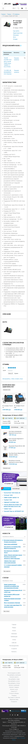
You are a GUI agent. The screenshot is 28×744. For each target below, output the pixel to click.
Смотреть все (6, 389)
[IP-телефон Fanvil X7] (8, 398)
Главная (3, 14)
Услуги (14, 630)
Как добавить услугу (14, 681)
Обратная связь (14, 699)
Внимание (5, 427)
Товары (9, 14)
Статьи (14, 639)
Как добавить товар (14, 679)
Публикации (14, 636)
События (14, 642)
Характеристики (17, 33)
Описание (16, 35)
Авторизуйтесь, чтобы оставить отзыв (12, 378)
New (22, 427)
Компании (14, 633)
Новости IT (14, 691)
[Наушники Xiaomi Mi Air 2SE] (5, 448)
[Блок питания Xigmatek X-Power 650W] (5, 440)
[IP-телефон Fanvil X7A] (20, 398)
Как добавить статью (14, 683)
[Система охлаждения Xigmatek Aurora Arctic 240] (5, 433)
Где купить (16, 31)
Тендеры (14, 695)
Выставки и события (14, 697)
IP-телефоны (16, 14)
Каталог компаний (14, 685)
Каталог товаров (14, 687)
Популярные (14, 427)
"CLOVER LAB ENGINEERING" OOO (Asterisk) (8, 72)
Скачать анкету (14, 677)
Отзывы (15, 39)
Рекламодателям (14, 645)
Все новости (7, 571)
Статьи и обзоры (14, 693)
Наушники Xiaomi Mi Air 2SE (17, 446)
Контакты (14, 651)
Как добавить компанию (14, 675)
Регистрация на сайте (14, 673)
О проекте (14, 648)
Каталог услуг (14, 689)
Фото (14, 37)
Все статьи (6, 611)
